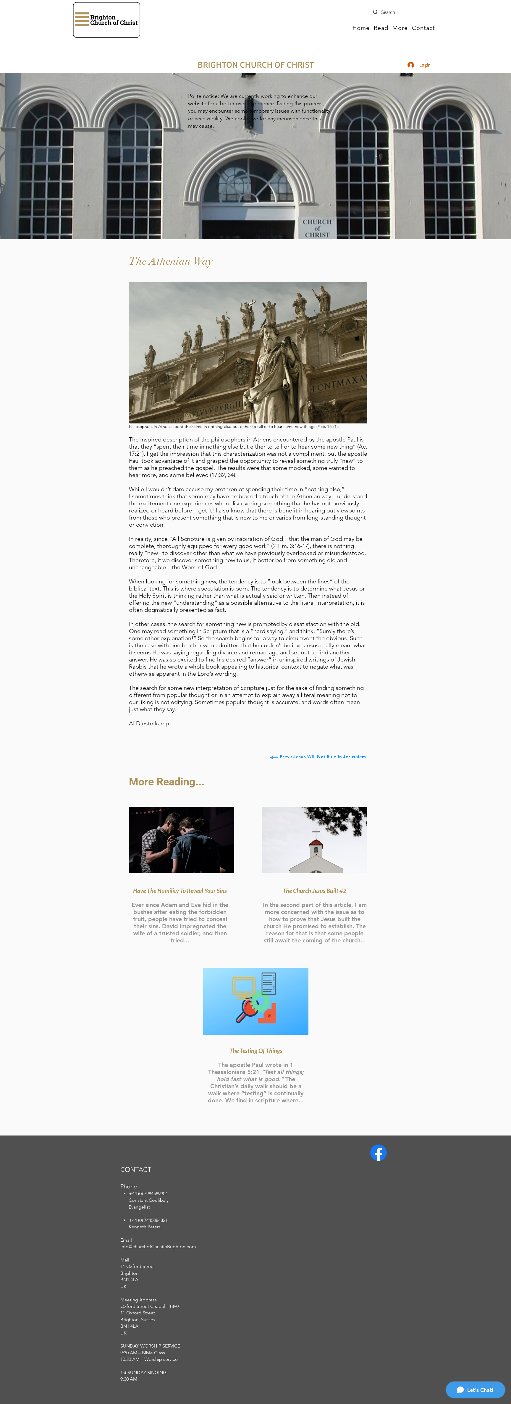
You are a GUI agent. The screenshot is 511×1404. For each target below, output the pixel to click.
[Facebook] (378, 1153)
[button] (381, 28)
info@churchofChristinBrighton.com (158, 1246)
